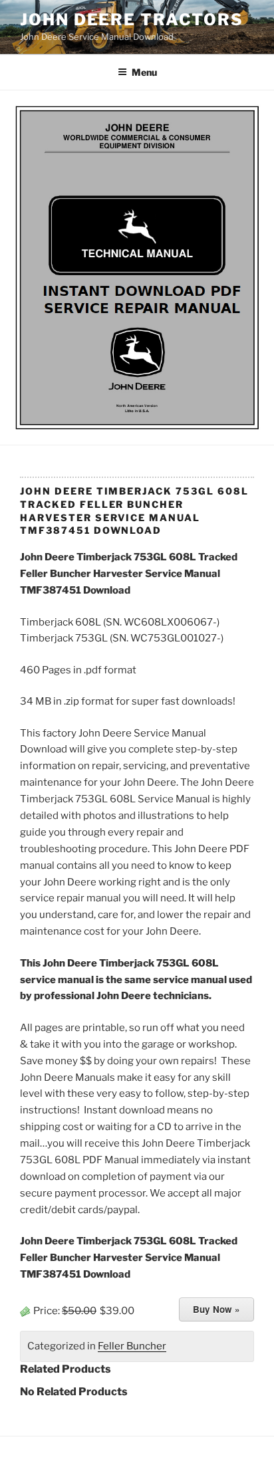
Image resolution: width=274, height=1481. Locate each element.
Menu (144, 72)
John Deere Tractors (131, 19)
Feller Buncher (132, 1346)
